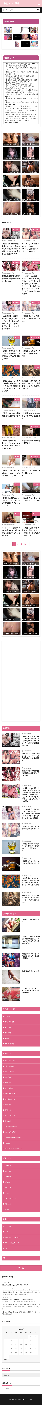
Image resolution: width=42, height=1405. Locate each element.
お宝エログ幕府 (9, 1066)
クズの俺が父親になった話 (30, 971)
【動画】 (7, 1038)
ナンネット (8, 1226)
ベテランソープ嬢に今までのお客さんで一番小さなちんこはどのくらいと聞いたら (11, 531)
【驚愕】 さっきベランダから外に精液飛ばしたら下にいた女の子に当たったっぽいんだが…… (31, 940)
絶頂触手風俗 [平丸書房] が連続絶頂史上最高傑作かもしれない (11, 278)
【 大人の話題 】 (9, 1022)
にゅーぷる (8, 1171)
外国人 (37, 484)
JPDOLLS (7, 1143)
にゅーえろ (8, 1176)
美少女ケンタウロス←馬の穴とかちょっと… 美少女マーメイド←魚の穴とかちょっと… (31, 384)
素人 (38, 399)
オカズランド (9, 1077)
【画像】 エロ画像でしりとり (31, 920)
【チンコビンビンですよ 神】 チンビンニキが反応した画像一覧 (31, 990)
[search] (38, 10)
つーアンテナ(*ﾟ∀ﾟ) (10, 1198)
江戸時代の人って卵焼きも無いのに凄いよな (19, 84)
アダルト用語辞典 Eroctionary (14, 1243)
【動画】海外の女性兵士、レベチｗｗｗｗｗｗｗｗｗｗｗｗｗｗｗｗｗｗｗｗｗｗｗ (11, 444)
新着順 (4, 222)
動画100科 (8, 1121)
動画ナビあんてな (10, 1187)
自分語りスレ (35, 337)
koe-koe (7, 1232)
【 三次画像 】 (9, 1027)
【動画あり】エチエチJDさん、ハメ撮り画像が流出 (17, 1299)
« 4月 (5, 1359)
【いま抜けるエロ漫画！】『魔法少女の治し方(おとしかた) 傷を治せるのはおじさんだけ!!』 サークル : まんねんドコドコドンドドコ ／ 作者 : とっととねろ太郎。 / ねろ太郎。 (31, 285)
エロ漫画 (17, 229)
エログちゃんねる (10, 1061)
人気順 (9, 222)
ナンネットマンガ (10, 1115)
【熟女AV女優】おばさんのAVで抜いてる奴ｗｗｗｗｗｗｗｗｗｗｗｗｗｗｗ (21, 1286)
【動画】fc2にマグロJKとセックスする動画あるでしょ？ (31, 415)
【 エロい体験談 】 (10, 1044)
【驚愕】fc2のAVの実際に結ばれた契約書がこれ (11, 414)
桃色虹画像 (8, 1110)
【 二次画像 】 (9, 1033)
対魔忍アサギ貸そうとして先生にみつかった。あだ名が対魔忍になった (30, 956)
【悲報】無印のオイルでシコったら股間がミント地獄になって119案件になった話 (11, 355)
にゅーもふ (8, 1165)
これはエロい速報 (11, 3)
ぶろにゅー (8, 1182)
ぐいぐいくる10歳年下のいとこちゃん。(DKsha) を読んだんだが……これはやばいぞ (30, 247)
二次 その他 (36, 302)
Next (26, 544)
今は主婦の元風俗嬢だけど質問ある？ (31, 442)
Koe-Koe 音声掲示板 (11, 1126)
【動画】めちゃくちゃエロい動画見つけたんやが (31, 499)
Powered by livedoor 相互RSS (13, 122)
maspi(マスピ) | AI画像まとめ (13, 1148)
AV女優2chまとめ (10, 1099)
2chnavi (7, 1193)
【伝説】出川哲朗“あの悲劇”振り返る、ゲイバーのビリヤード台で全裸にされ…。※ (31, 531)
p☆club (7, 1209)
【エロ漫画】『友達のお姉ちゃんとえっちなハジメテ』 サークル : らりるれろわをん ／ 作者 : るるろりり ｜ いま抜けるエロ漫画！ (11, 322)
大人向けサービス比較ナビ (13, 1237)
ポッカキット (9, 1082)
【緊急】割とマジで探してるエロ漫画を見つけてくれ (31, 318)
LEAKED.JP (8, 1104)
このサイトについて (8, 1388)
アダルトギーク (9, 1071)
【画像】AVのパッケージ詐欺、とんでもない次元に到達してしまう (11, 472)
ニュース (37, 514)
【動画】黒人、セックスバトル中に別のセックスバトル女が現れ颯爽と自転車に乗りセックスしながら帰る (11, 386)
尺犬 (6, 1248)
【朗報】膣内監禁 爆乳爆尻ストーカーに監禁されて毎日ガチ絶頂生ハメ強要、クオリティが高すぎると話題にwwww (11, 249)
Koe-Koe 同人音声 (10, 1132)
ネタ (18, 337)
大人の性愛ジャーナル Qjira (13, 1137)
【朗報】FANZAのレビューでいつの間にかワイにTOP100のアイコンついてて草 (11, 501)
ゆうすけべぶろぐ (10, 1093)
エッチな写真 (9, 1088)
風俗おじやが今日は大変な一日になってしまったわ (31, 472)
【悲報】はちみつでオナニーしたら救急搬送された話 (31, 353)
